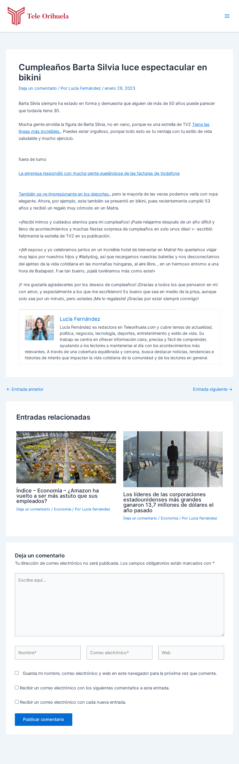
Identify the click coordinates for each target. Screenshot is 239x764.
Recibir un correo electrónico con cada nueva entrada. (73, 702)
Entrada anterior (24, 389)
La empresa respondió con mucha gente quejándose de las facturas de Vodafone (99, 173)
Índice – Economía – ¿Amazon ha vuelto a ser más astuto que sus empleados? (57, 495)
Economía (62, 509)
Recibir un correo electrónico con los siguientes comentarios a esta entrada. (95, 688)
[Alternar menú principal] (227, 16)
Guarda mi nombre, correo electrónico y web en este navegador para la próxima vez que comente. (120, 673)
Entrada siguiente (213, 389)
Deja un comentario (38, 88)
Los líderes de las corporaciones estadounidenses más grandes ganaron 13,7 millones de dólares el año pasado (168, 502)
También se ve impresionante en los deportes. (64, 194)
